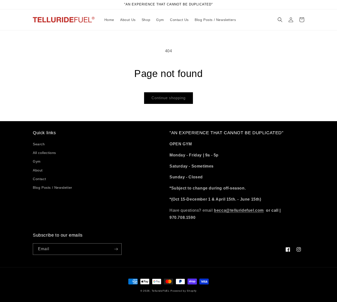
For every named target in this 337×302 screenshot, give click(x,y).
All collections (44, 153)
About (38, 170)
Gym (37, 161)
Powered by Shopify (183, 290)
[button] (280, 19)
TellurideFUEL (161, 290)
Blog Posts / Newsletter (52, 187)
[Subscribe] (116, 249)
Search (39, 144)
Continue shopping (168, 98)
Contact (39, 179)
